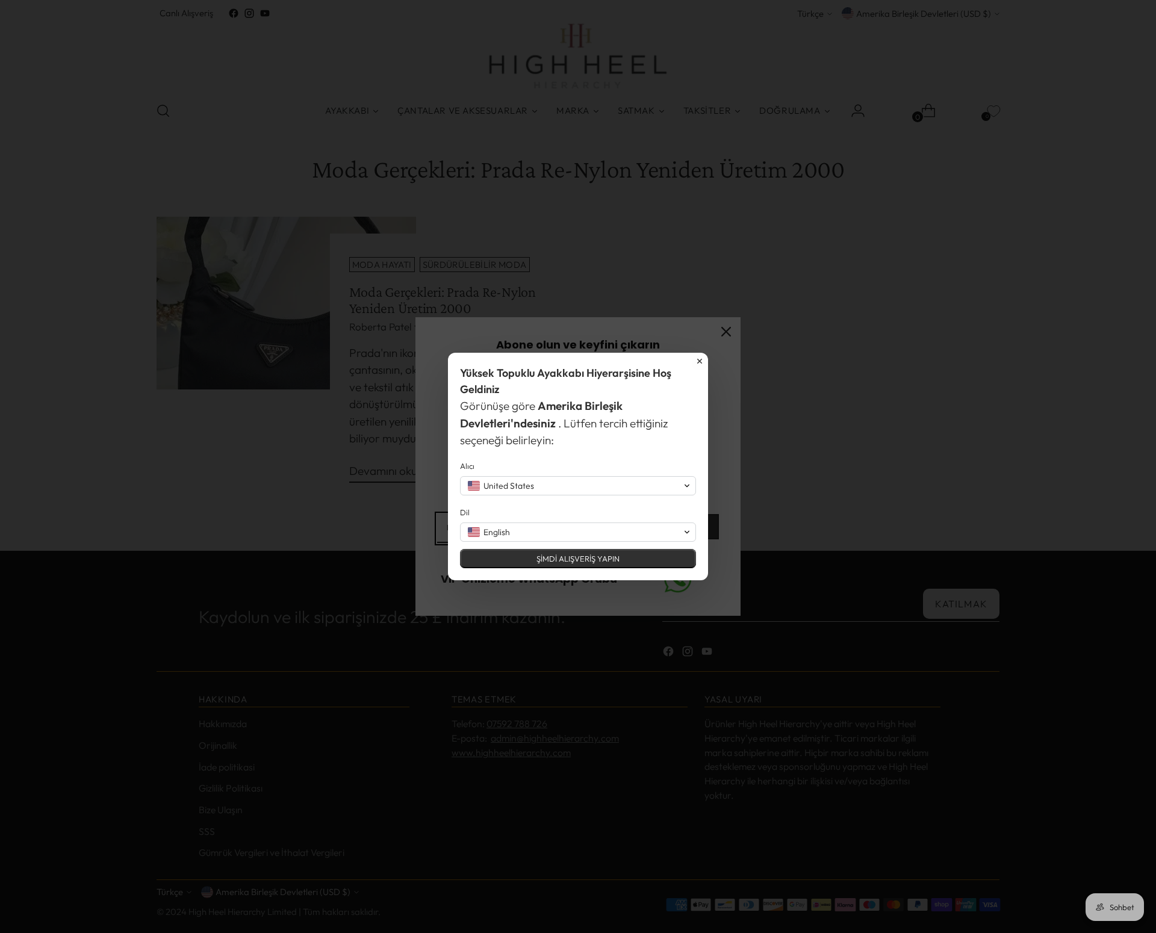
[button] (578, 485)
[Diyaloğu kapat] (700, 361)
